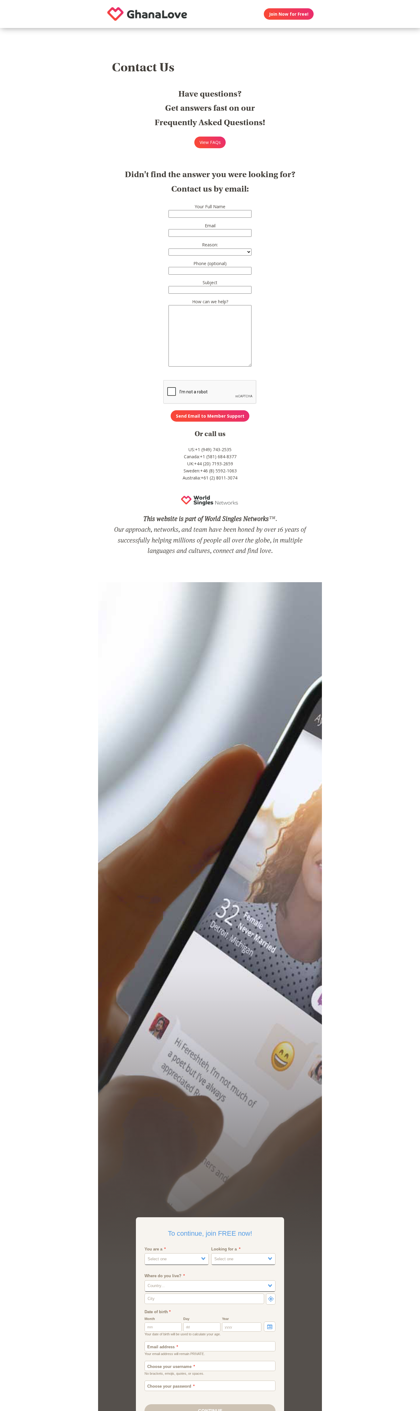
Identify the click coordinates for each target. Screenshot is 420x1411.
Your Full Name (210, 206)
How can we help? (210, 301)
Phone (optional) (210, 263)
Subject (210, 282)
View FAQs (210, 142)
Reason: (210, 245)
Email (210, 226)
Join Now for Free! (288, 14)
